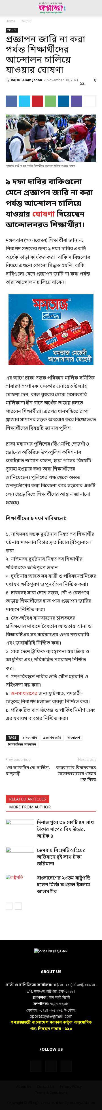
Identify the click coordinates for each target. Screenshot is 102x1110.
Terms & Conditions (51, 1093)
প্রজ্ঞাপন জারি (52, 738)
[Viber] (76, 101)
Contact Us (46, 1087)
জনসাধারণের (24, 693)
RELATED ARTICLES (27, 799)
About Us (23, 1087)
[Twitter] (24, 101)
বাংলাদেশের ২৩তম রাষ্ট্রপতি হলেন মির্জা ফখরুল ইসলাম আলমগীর (63, 885)
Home (10, 21)
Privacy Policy (71, 1087)
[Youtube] (66, 1066)
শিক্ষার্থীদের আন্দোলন (22, 745)
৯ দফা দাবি (29, 738)
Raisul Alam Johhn (26, 80)
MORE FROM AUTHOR (30, 807)
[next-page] (18, 906)
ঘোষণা (43, 214)
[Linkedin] (63, 101)
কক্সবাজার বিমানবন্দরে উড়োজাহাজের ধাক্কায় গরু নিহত (76, 774)
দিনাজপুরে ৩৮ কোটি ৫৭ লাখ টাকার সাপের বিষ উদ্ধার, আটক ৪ (65, 829)
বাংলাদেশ (73, 738)
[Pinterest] (37, 101)
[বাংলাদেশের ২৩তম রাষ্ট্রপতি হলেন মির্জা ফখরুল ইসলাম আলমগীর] (20, 884)
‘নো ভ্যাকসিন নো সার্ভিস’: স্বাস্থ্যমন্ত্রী (28, 771)
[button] (10, 7)
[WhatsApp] (50, 101)
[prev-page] (9, 906)
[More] (90, 101)
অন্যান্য (26, 21)
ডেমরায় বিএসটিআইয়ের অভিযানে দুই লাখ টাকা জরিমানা (61, 857)
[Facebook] (11, 101)
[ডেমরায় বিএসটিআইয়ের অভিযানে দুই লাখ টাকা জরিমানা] (20, 857)
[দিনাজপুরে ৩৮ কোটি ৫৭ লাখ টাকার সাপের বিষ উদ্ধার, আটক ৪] (20, 829)
